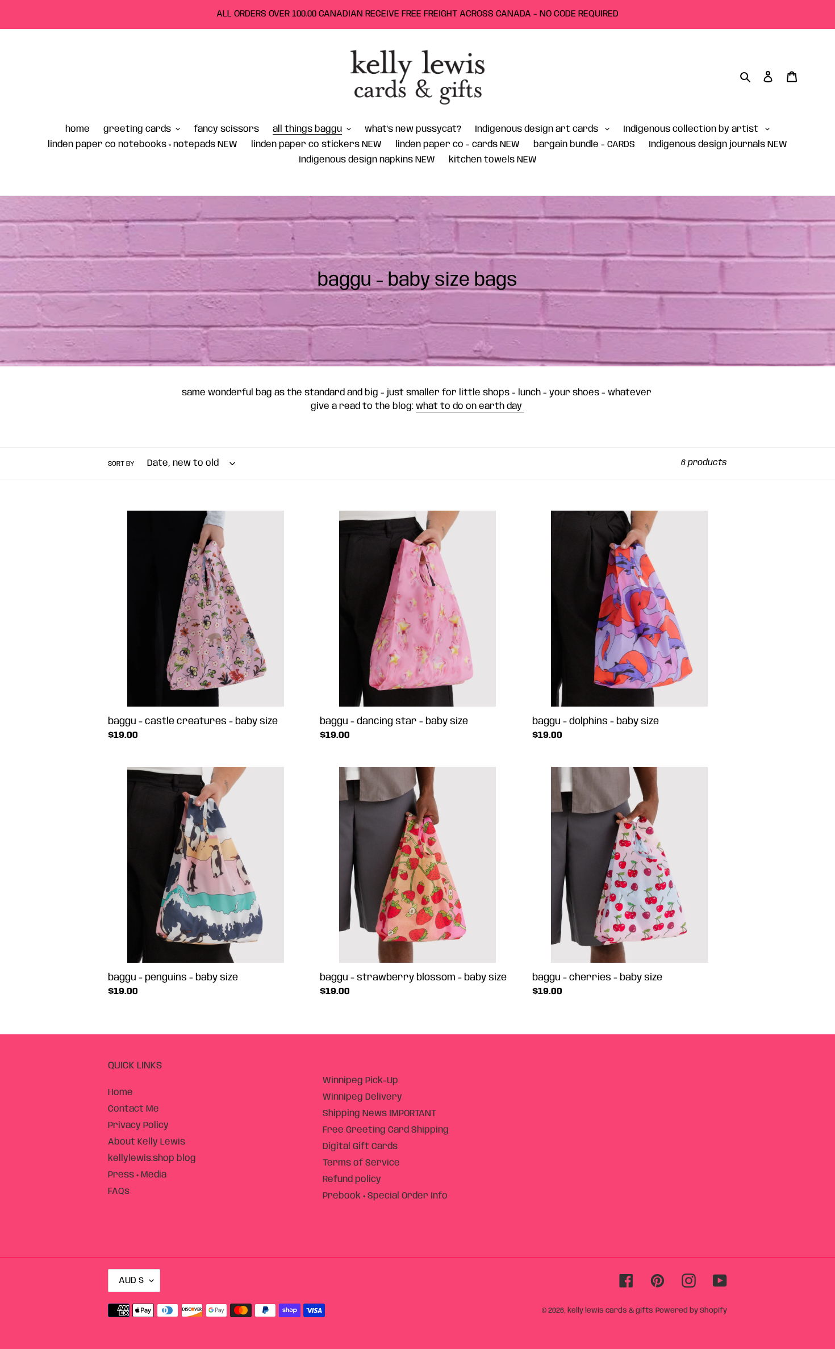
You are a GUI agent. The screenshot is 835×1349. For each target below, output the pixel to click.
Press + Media (137, 1175)
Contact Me (133, 1109)
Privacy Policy (138, 1125)
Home (120, 1092)
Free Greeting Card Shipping (386, 1130)
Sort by (121, 463)
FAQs (119, 1191)
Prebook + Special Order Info (385, 1196)
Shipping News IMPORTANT (379, 1113)
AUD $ (131, 1280)
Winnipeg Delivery (362, 1097)
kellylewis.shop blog (152, 1158)
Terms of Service (361, 1163)
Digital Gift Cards (360, 1146)
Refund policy (352, 1179)
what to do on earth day (470, 406)
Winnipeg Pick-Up (360, 1080)
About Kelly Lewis (146, 1142)
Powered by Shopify (691, 1310)
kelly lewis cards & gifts (610, 1310)
